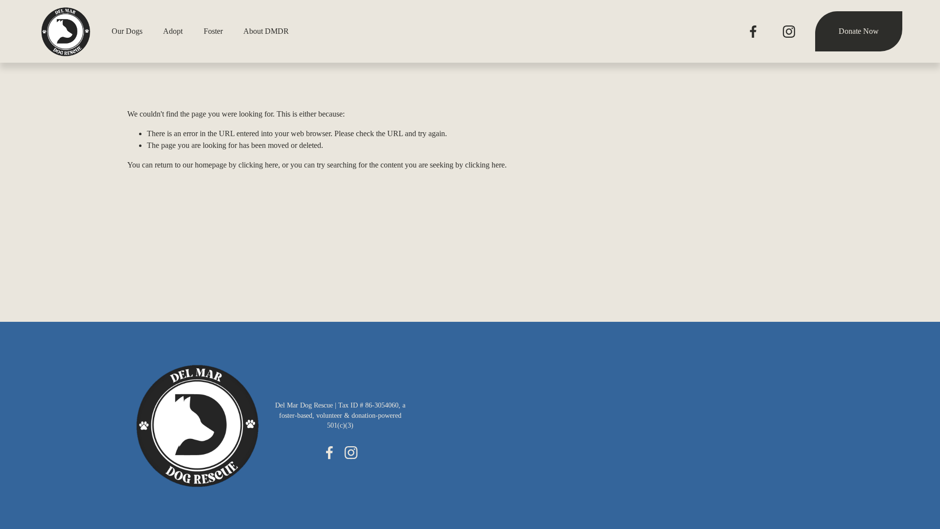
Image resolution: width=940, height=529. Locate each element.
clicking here (258, 165)
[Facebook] (753, 31)
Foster (213, 31)
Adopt (173, 31)
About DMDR (266, 31)
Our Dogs (127, 31)
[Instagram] (789, 31)
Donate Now (859, 31)
